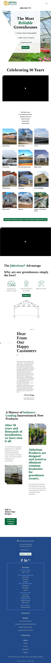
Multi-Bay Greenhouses (25, 116)
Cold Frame (25, 577)
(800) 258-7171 (25, 8)
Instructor (25, 579)
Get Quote (25, 47)
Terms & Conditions (21, 661)
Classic (25, 590)
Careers (25, 646)
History (25, 643)
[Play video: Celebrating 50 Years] (25, 88)
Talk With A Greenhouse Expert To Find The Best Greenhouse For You (25, 219)
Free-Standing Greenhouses (25, 114)
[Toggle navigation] (46, 3)
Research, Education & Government (25, 624)
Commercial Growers (25, 621)
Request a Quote (25, 554)
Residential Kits (25, 121)
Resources (25, 649)
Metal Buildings (25, 123)
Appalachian (25, 585)
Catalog (25, 652)
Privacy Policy (31, 661)
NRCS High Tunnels (25, 112)
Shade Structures (25, 119)
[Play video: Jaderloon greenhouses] (25, 241)
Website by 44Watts (38, 656)
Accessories (25, 613)
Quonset (25, 582)
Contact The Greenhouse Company (11, 521)
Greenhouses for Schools (25, 630)
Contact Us (26, 295)
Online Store (25, 635)
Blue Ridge (25, 588)
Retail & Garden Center (25, 627)
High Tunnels (25, 572)
